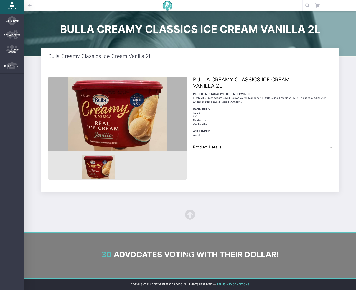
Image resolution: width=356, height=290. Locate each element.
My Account (12, 35)
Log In (12, 8)
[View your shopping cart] (317, 5)
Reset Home (12, 66)
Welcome (12, 21)
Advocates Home (12, 50)
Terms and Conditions (233, 284)
